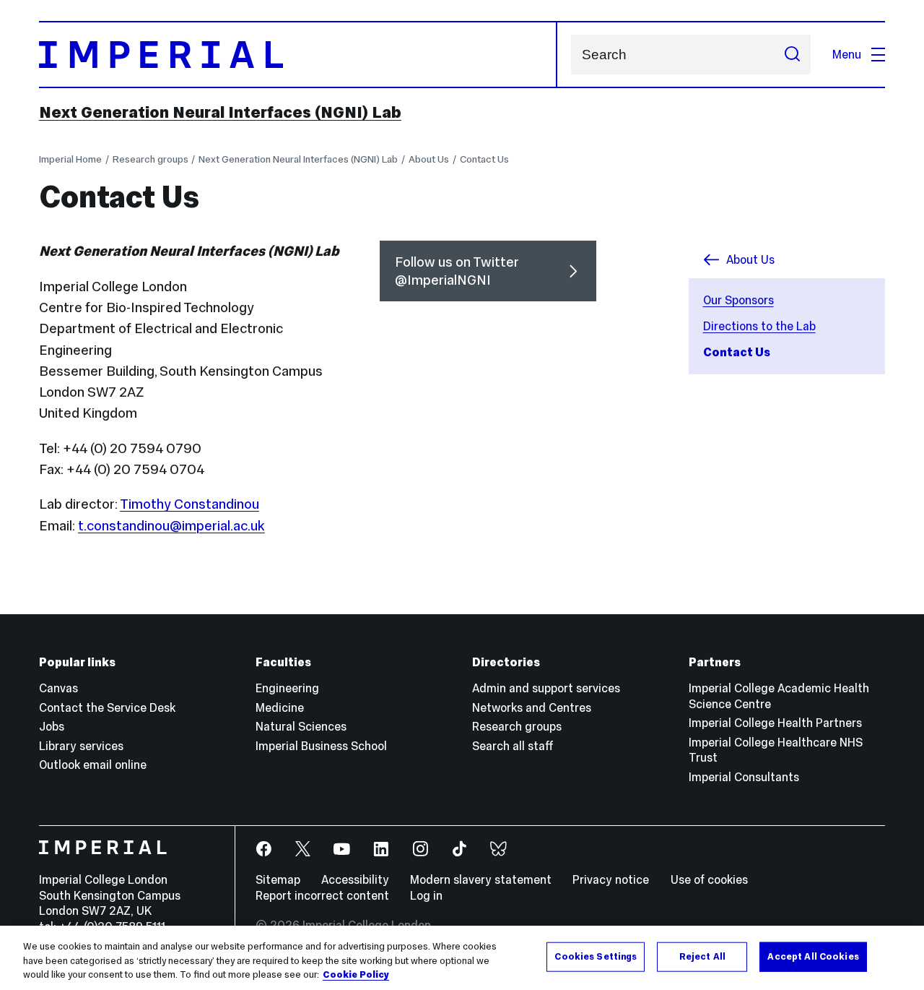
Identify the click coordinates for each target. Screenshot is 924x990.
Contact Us (484, 159)
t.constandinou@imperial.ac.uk (171, 525)
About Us (429, 159)
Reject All (702, 956)
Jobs (51, 726)
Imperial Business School (321, 746)
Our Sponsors (738, 300)
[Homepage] (298, 54)
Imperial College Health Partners (775, 722)
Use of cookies (709, 879)
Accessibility (355, 879)
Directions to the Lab (759, 326)
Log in (426, 895)
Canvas (58, 688)
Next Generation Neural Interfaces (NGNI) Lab (220, 112)
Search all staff (513, 746)
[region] (462, 958)
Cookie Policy (356, 975)
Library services (81, 746)
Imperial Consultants (744, 777)
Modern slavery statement (481, 879)
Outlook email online (93, 764)
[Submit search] (792, 54)
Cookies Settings (595, 956)
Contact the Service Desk (107, 707)
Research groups (150, 159)
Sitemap (278, 879)
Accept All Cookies (812, 956)
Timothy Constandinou (189, 504)
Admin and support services (546, 688)
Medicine (280, 707)
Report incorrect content (322, 895)
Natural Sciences (301, 726)
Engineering (287, 688)
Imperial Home (70, 159)
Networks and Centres (531, 707)
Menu (846, 54)
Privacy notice (610, 879)
